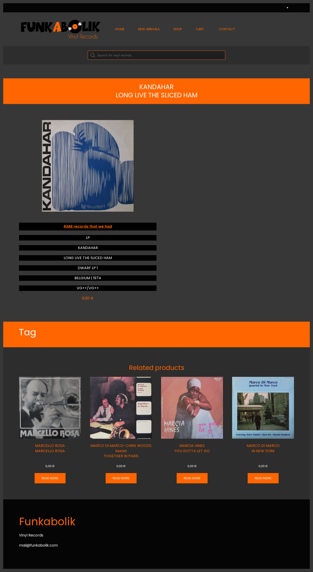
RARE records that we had (88, 226)
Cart (200, 29)
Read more (50, 478)
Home (119, 29)
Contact (227, 29)
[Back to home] (60, 29)
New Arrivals (149, 29)
